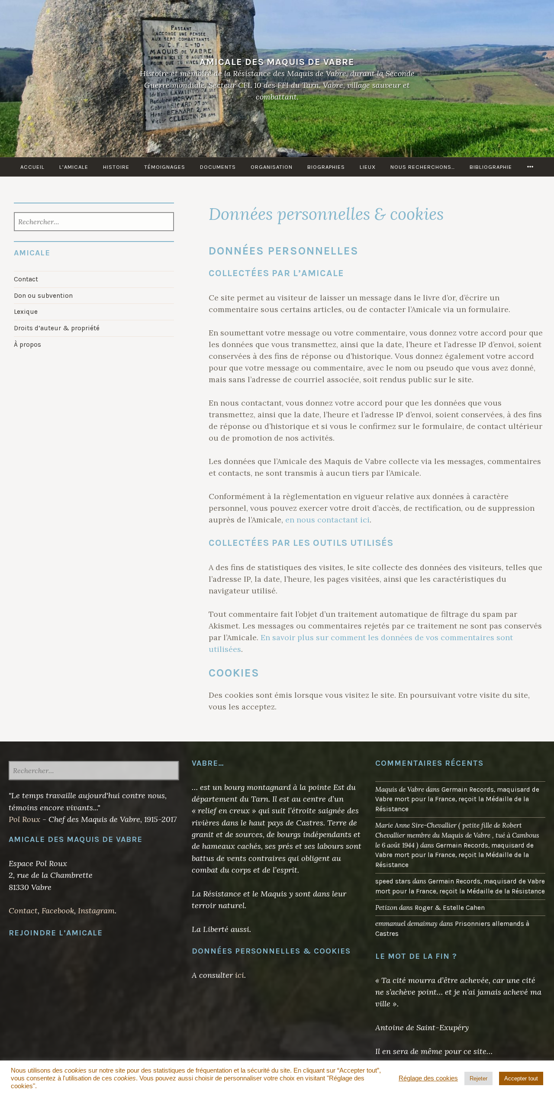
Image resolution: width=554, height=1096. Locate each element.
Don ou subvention (43, 296)
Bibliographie (491, 167)
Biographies (326, 167)
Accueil (32, 167)
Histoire (116, 167)
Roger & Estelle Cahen (450, 908)
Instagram (96, 910)
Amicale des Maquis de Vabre (277, 61)
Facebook (58, 910)
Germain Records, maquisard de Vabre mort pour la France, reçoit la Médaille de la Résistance (457, 799)
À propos (27, 344)
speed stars (393, 881)
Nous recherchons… (422, 167)
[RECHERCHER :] (94, 222)
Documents (218, 167)
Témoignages (164, 167)
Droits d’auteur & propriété (57, 328)
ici (239, 975)
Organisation (272, 167)
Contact (26, 279)
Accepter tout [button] (521, 1078)
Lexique (26, 312)
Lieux (368, 167)
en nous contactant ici (327, 520)
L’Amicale (73, 167)
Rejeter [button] (478, 1078)
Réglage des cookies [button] (428, 1078)
